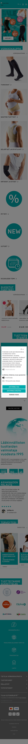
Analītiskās (9, 378)
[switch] (3, 377)
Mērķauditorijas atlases (13, 381)
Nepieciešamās (10, 369)
